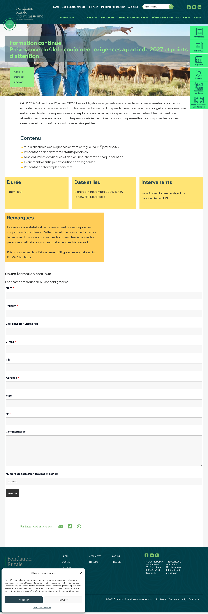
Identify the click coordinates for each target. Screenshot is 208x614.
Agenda (199, 60)
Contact (66, 562)
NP (9, 413)
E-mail (11, 341)
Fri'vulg (199, 47)
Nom (10, 287)
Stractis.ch (194, 599)
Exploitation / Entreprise (22, 323)
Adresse (12, 377)
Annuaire (67, 567)
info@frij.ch (150, 573)
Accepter (24, 599)
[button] (80, 573)
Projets (199, 74)
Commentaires (16, 431)
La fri (65, 556)
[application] (75, 18)
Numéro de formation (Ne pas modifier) (32, 474)
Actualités (199, 33)
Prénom (12, 305)
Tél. (8, 359)
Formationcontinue (199, 88)
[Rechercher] (171, 6)
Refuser (63, 599)
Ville (10, 395)
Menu (199, 102)
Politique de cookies (42, 608)
